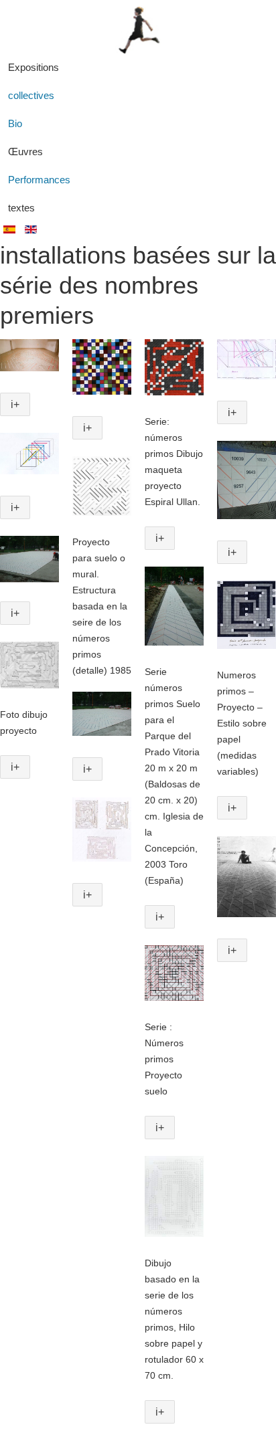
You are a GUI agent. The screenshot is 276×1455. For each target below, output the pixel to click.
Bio (15, 123)
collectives (31, 95)
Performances (39, 179)
